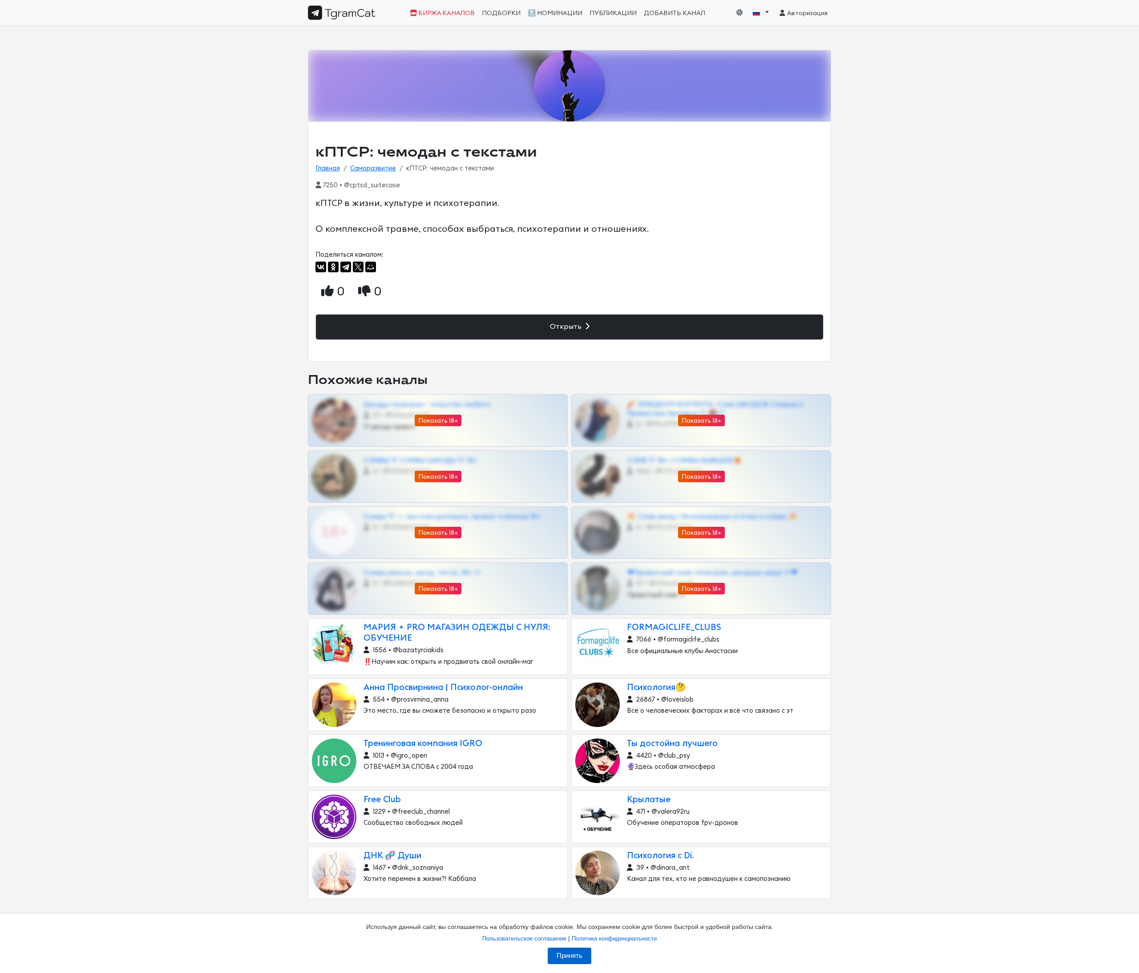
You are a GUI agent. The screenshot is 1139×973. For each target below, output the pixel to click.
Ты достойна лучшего (672, 743)
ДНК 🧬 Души (392, 856)
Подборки (501, 13)
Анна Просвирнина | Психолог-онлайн (443, 687)
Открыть (566, 326)
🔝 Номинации (555, 13)
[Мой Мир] (370, 267)
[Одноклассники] (333, 267)
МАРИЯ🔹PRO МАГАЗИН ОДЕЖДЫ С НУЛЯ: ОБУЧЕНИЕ (457, 632)
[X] (358, 267)
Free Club (382, 799)
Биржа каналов (446, 13)
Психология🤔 (656, 687)
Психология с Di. (660, 856)
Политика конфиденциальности (614, 938)
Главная (327, 168)
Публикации (613, 13)
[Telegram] (345, 267)
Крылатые (648, 799)
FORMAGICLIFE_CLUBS (674, 627)
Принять (569, 955)
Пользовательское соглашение (524, 938)
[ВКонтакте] (320, 267)
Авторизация (807, 13)
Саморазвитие (373, 168)
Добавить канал (674, 13)
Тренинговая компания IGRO (423, 743)
